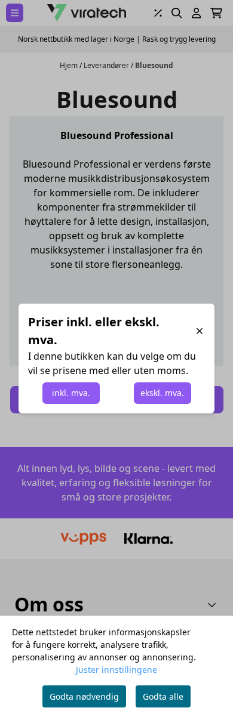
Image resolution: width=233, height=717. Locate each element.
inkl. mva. (71, 392)
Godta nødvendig (84, 696)
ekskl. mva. (162, 392)
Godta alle (163, 696)
